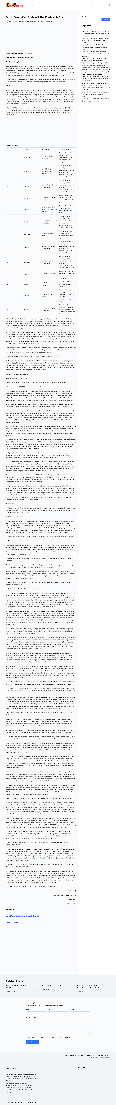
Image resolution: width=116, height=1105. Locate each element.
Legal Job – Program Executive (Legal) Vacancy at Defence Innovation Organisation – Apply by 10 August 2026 (95, 60)
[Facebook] (78, 1067)
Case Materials (54, 5)
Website (72, 1009)
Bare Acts (64, 5)
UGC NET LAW (85, 5)
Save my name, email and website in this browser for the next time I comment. (49, 1037)
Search (84, 16)
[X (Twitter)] (81, 1067)
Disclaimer (94, 1058)
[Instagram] (84, 1067)
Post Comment (32, 1042)
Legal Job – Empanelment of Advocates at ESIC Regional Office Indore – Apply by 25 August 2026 (95, 34)
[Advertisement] (41, 38)
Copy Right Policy (105, 1058)
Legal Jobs (44, 5)
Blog (38, 5)
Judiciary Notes (73, 5)
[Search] (109, 5)
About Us (73, 1055)
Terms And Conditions (103, 1055)
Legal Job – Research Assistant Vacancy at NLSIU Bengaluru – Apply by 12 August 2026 (95, 47)
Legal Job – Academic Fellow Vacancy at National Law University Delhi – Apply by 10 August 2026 (96, 78)
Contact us (94, 5)
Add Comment (31, 1018)
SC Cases (40, 21)
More (103, 5)
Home (32, 5)
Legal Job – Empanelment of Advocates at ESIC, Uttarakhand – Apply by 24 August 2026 (95, 94)
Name (28, 1009)
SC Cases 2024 (48, 21)
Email (50, 1009)
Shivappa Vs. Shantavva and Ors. (52, 986)
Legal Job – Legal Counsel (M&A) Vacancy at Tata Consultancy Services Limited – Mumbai (95, 40)
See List (10, 909)
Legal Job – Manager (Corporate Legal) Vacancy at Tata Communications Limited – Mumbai (96, 54)
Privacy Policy (91, 1055)
